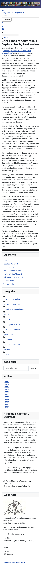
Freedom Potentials (11, 264)
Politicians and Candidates (13, 309)
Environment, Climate (11, 330)
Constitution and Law (11, 304)
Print (6, 38)
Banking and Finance (11, 324)
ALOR (5, 261)
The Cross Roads (9, 267)
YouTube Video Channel (12, 271)
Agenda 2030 (8, 335)
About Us (6, 355)
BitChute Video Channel (12, 274)
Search (7, 19)
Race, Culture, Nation (11, 299)
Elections (7, 350)
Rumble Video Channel (12, 281)
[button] (20, 25)
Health (6, 314)
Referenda (7, 340)
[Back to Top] (37, 565)
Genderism (7, 319)
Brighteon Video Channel (13, 277)
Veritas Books (8, 284)
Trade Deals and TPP (11, 345)
